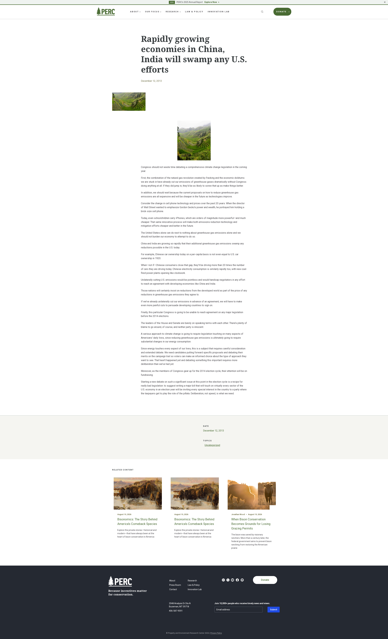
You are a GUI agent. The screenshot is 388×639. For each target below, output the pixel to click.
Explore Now (210, 2)
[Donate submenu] (289, 11)
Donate (265, 579)
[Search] (262, 11)
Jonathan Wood (238, 514)
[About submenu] (140, 11)
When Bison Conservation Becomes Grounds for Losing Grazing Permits (250, 523)
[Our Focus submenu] (160, 11)
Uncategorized (212, 445)
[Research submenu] (180, 11)
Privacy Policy (216, 633)
